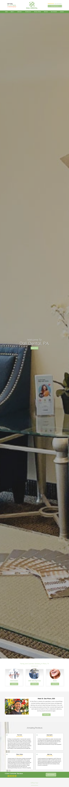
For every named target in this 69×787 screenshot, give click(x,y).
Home (6, 11)
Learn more (46, 714)
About (12, 11)
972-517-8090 (11, 5)
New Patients (54, 11)
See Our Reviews (50, 774)
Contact (62, 11)
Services (19, 11)
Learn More (34, 348)
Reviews (46, 11)
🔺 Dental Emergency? (11, 6)
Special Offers (37, 11)
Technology (28, 11)
